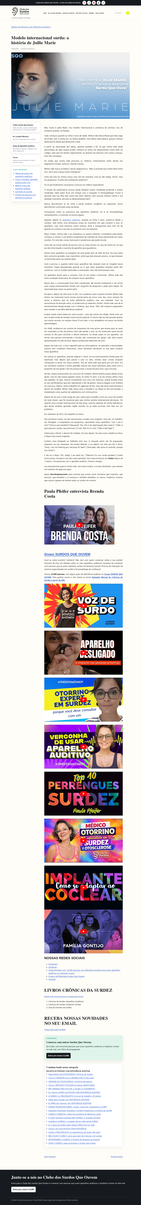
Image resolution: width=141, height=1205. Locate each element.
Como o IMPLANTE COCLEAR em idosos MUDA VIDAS (71, 1085)
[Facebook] (89, 3)
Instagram (52, 964)
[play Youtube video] (79, 525)
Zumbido (91, 13)
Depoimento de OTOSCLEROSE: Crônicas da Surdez (70, 1074)
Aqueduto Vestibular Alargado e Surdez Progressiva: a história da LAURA (80, 1110)
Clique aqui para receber (54, 1029)
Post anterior (50, 1156)
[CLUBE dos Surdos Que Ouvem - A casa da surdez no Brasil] (22, 11)
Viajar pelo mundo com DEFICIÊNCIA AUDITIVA (68, 1099)
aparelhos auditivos (71, 220)
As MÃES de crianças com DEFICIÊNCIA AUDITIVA (69, 1103)
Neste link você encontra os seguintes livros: (64, 996)
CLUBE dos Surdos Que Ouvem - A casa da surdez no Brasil (58, 3)
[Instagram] (84, 3)
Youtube (52, 979)
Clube (45, 13)
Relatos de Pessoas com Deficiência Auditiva (30, 27)
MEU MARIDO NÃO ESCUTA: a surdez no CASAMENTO (71, 1089)
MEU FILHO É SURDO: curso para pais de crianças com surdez (75, 1136)
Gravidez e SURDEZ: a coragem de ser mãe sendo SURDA (73, 1121)
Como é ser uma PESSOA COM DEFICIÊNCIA (67, 1128)
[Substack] (103, 3)
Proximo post (117, 1156)
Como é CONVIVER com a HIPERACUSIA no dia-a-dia (71, 1078)
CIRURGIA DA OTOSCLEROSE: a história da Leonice (70, 1081)
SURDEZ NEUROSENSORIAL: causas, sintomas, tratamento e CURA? (77, 1107)
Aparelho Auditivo (68, 13)
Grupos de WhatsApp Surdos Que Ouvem (66, 976)
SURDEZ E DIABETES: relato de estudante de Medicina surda (74, 1114)
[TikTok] (99, 3)
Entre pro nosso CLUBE (58, 1055)
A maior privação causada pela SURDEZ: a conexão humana (74, 1118)
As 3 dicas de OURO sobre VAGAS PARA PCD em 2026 (71, 1125)
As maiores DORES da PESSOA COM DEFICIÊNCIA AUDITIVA (74, 1092)
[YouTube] (94, 3)
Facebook (52, 967)
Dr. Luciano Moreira (54, 13)
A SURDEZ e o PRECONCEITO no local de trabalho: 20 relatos (74, 1096)
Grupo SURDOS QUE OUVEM (67, 554)
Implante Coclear (81, 13)
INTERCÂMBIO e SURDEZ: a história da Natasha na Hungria (74, 1139)
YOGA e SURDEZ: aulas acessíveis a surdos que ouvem (72, 1143)
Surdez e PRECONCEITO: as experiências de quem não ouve (74, 1132)
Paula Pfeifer (99, 13)
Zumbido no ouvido (23, 191)
